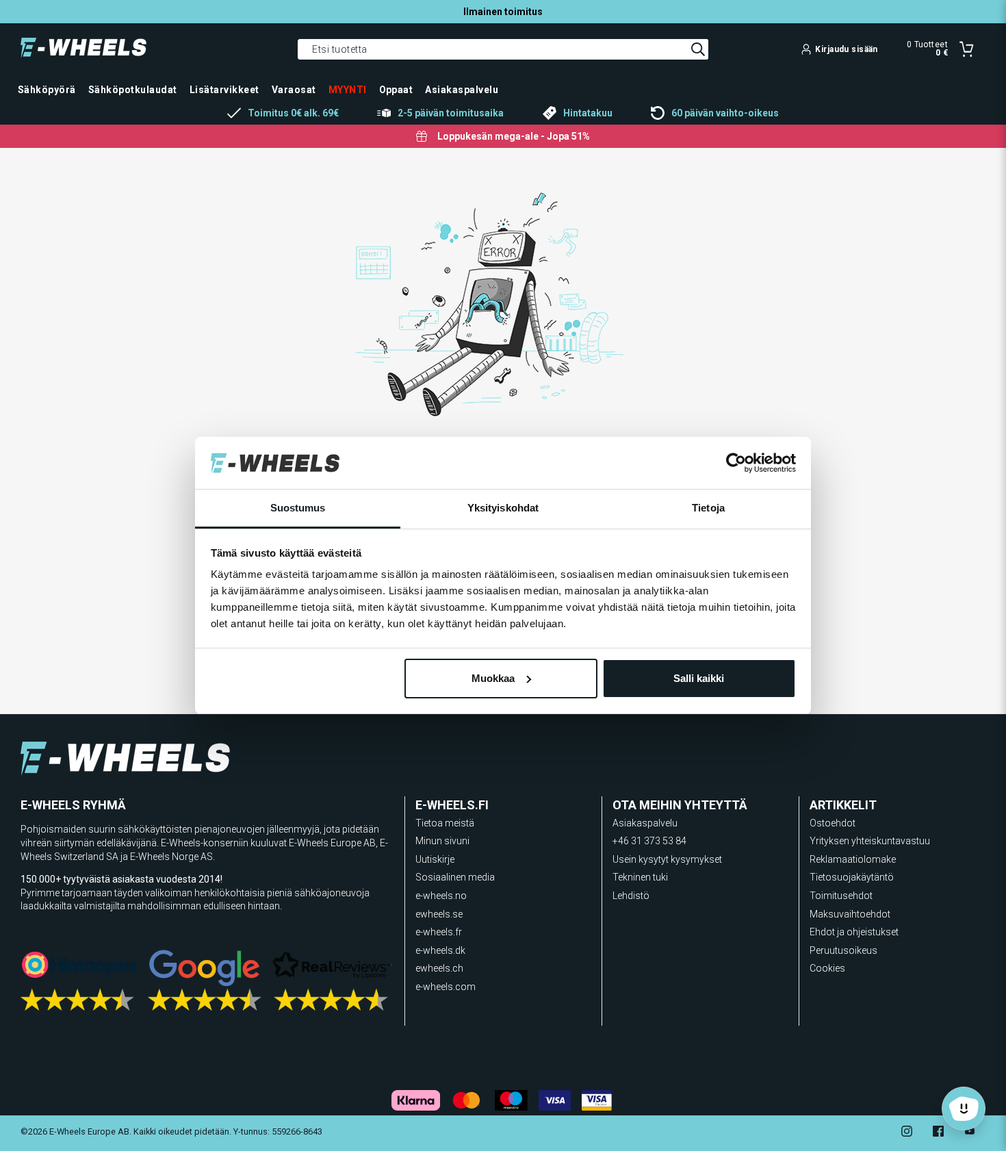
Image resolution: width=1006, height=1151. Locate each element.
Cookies (827, 968)
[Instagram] (907, 1132)
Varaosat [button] (294, 89)
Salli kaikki (698, 678)
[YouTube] (969, 1132)
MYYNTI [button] (347, 89)
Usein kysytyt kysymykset (667, 859)
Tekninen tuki (640, 877)
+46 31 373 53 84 (649, 840)
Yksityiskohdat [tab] (503, 508)
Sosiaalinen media (455, 877)
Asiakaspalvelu (645, 823)
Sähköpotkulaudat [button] (132, 89)
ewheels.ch (439, 968)
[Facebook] (938, 1132)
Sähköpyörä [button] (47, 89)
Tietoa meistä (444, 823)
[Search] (698, 49)
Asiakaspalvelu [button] (461, 89)
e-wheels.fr (438, 931)
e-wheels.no (441, 895)
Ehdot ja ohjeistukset (854, 931)
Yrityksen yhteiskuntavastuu (870, 840)
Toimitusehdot (841, 895)
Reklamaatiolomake (853, 859)
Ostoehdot (832, 823)
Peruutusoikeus (843, 950)
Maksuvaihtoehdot (850, 914)
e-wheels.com (445, 986)
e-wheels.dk (440, 950)
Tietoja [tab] (708, 508)
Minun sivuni (442, 840)
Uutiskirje (434, 859)
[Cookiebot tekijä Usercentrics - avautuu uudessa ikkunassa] (736, 463)
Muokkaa (493, 678)
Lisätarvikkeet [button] (224, 89)
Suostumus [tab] (298, 508)
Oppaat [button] (396, 89)
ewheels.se (439, 914)
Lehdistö (630, 895)
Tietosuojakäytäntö (852, 877)
